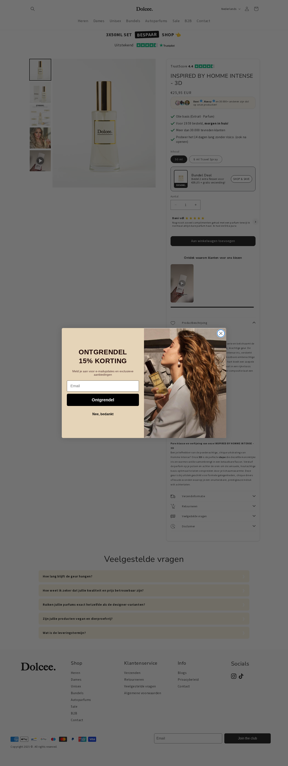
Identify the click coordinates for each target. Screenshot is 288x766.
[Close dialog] (221, 333)
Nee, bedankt (102, 414)
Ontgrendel (103, 400)
